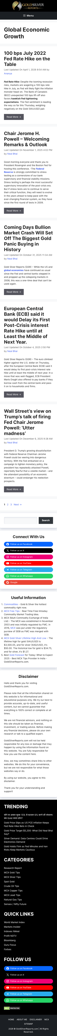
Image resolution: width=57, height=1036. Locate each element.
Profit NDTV (10, 936)
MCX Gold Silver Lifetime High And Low (25, 638)
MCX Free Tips (12, 611)
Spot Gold (9, 881)
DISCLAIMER (36, 1019)
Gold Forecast (16, 655)
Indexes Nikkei (11, 931)
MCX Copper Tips (13, 890)
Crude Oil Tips (11, 886)
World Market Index (14, 922)
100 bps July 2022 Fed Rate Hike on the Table (27, 58)
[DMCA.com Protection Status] (12, 1009)
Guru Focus (10, 945)
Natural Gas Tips (13, 899)
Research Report (13, 868)
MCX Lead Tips (12, 895)
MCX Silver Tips (12, 877)
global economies (14, 270)
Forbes (7, 949)
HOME (11, 1019)
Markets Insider (12, 926)
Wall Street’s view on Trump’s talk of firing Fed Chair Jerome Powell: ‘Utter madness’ (27, 422)
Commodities (11, 604)
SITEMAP (28, 1024)
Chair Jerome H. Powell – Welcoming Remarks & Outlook (26, 139)
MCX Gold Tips (12, 872)
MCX (13, 628)
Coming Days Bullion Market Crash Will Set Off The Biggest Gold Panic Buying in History (28, 238)
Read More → (14, 117)
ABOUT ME (22, 1019)
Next (18, 504)
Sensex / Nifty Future (15, 904)
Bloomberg (10, 940)
